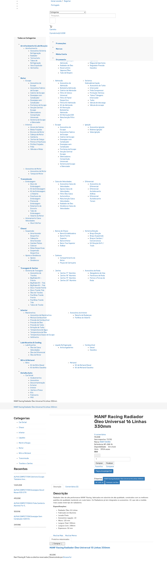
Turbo (92, 100)
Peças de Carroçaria (68, 263)
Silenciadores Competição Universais (35, 115)
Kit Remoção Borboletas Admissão (65, 110)
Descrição (57, 487)
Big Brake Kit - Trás (37, 283)
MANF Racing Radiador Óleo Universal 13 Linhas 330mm (80, 547)
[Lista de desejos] (51, 543)
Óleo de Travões (36, 293)
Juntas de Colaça (37, 139)
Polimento (34, 395)
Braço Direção (95, 233)
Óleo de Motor (35, 355)
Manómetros (30, 313)
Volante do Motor (37, 216)
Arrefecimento (31, 48)
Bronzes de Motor (37, 132)
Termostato (35, 58)
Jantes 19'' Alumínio (68, 278)
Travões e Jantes (26, 463)
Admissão (59, 81)
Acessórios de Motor (33, 169)
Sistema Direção (91, 231)
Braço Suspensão (97, 236)
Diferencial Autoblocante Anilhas (95, 191)
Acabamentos (36, 378)
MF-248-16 (99, 482)
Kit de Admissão (66, 105)
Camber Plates (36, 243)
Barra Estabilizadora (68, 233)
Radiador (33, 56)
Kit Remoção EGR (67, 115)
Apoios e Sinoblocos (33, 255)
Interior (33, 388)
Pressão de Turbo (37, 325)
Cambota (34, 137)
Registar (67, 1)
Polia (32, 147)
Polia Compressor (97, 90)
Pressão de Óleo (36, 323)
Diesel (92, 348)
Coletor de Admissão (68, 90)
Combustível (90, 345)
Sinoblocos (34, 260)
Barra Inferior (65, 241)
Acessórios (34, 380)
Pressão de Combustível (39, 320)
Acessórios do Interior (78, 313)
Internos (28, 125)
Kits (31, 393)
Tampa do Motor (36, 174)
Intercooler (94, 88)
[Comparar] (63, 543)
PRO (32, 397)
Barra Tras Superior (67, 243)
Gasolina (93, 350)
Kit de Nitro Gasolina (38, 368)
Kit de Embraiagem (37, 189)
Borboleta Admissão (68, 88)
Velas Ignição (95, 132)
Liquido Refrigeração (63, 345)
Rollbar (62, 246)
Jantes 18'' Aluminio (68, 276)
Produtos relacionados (60, 539)
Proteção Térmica (97, 93)
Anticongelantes (66, 348)
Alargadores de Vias (97, 273)
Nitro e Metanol (25, 453)
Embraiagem (30, 182)
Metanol (73, 363)
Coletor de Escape (37, 93)
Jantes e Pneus (36, 390)
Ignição (88, 125)
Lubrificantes (30, 345)
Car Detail (29, 375)
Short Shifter (35, 223)
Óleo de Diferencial (37, 352)
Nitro (27, 363)
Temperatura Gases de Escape (42, 335)
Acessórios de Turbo (98, 86)
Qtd (96, 452)
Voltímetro (34, 337)
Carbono (58, 255)
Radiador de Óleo (66, 66)
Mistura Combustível (38, 318)
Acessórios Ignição (97, 127)
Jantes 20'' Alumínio (68, 280)
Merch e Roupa (24, 443)
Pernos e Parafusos (38, 142)
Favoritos (99, 467)
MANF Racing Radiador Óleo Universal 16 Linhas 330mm (35, 407)
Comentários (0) (71, 487)
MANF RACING (105, 442)
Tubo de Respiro (66, 73)
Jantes (58, 271)
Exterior (33, 385)
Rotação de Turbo (37, 327)
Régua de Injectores (98, 63)
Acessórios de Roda (92, 271)
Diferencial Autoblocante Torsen (95, 198)
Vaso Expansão (36, 66)
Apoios (33, 258)
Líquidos (22, 438)
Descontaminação (37, 383)
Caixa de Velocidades (63, 182)
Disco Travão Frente (38, 288)
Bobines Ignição (96, 130)
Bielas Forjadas (36, 130)
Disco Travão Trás (37, 290)
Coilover (33, 246)
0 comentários (100, 435)
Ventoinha (34, 68)
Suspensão (29, 231)
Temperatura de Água (39, 330)
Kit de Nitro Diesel (37, 365)
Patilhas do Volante (82, 318)
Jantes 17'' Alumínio (68, 273)
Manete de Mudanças (83, 315)
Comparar (110, 467)
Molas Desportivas (37, 248)
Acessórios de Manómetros (41, 315)
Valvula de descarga (98, 103)
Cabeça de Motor (37, 135)
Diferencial (89, 182)
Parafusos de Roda (97, 276)
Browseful (67, 557)
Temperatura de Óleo (38, 332)
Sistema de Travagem (34, 271)
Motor (21, 448)
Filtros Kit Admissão (68, 103)
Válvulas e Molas (36, 149)
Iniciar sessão (56, 1)
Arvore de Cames (37, 127)
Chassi (21, 427)
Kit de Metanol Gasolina (84, 368)
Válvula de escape (97, 105)
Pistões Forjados (36, 144)
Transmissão (24, 458)
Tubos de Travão (36, 305)
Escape (28, 81)
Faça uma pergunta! (104, 471)
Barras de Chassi (61, 231)
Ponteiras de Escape (38, 105)
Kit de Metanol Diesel (83, 365)
